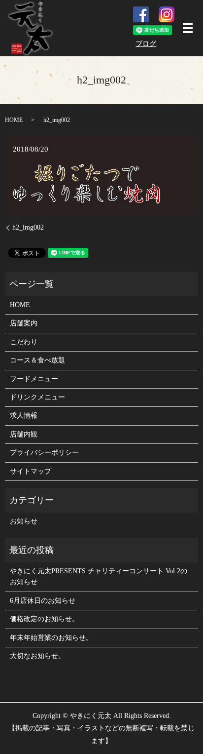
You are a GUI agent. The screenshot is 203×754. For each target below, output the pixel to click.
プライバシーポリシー (44, 452)
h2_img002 (28, 227)
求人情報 (23, 415)
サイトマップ (30, 471)
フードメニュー (34, 379)
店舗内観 (23, 434)
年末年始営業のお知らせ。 (51, 637)
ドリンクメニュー (37, 397)
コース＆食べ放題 (37, 360)
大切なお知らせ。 (37, 656)
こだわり (23, 342)
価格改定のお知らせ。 (44, 619)
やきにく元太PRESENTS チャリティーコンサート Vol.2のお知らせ (98, 576)
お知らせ (23, 521)
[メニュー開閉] (188, 28)
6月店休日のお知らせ (42, 600)
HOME (14, 120)
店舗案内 (23, 323)
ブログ (145, 43)
